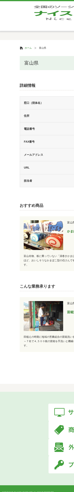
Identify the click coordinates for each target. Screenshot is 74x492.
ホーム (28, 48)
